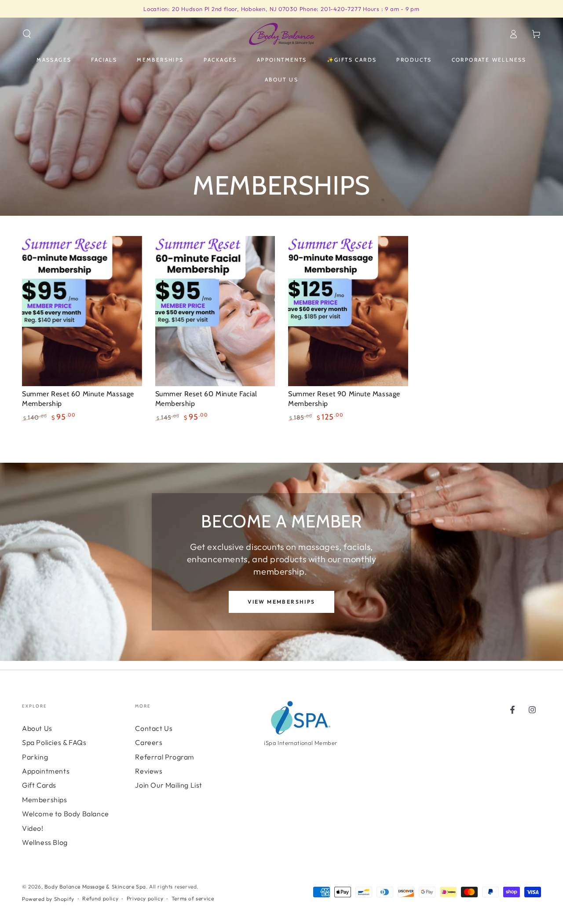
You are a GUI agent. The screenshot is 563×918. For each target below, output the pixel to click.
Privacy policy (145, 898)
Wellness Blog (45, 842)
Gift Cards (39, 785)
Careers (148, 742)
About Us (37, 728)
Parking (35, 756)
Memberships (44, 799)
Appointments (45, 771)
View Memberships (281, 601)
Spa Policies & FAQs (54, 742)
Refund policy (100, 898)
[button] (26, 34)
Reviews (148, 771)
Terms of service (193, 898)
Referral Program (164, 756)
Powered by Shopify (48, 899)
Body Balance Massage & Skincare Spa (95, 886)
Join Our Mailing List (168, 785)
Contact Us (153, 728)
